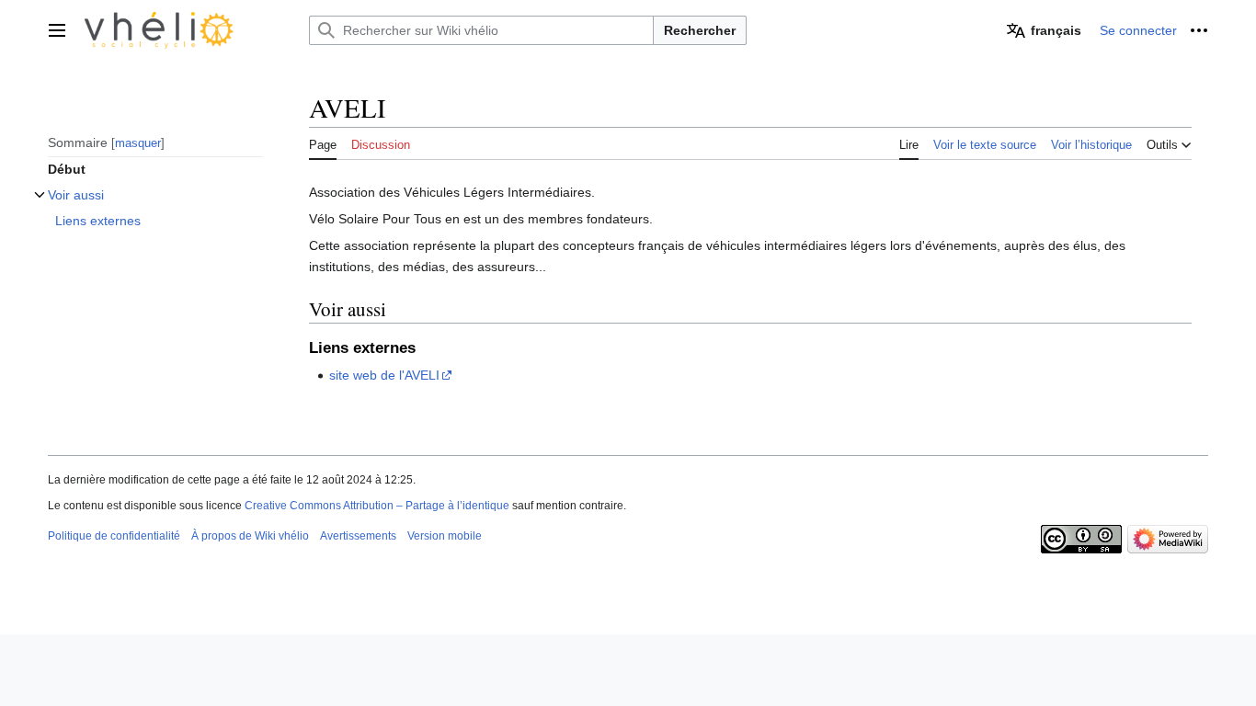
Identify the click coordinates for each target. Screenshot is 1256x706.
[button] (57, 30)
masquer (138, 143)
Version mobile (444, 536)
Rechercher (700, 30)
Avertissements (358, 536)
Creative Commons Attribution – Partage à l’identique (377, 505)
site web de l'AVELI (384, 375)
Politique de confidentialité (114, 536)
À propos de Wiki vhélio (250, 536)
